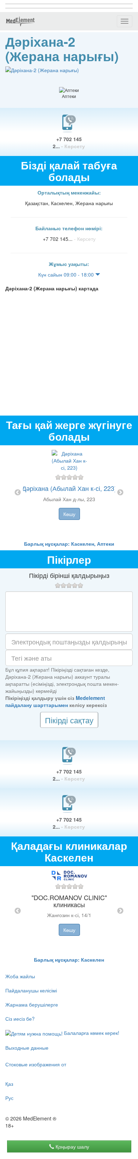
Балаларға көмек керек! (91, 1032)
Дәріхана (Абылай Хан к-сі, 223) (69, 488)
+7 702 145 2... (69, 142)
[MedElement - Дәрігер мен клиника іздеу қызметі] (20, 21)
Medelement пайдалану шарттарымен (55, 701)
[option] (69, 492)
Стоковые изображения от (35, 1064)
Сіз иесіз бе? (20, 1018)
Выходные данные (26, 1047)
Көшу (69, 513)
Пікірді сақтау (69, 719)
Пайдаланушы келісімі (31, 990)
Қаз (9, 1083)
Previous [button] (17, 492)
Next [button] (120, 492)
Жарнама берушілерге (31, 1004)
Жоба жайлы (20, 976)
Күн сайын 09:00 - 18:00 (66, 274)
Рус (9, 1097)
